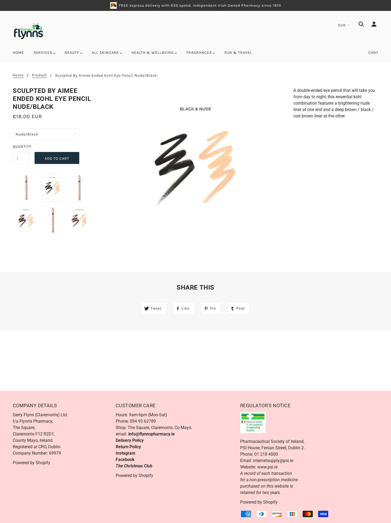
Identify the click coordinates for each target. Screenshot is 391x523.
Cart (373, 52)
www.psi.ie (267, 467)
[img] (361, 25)
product (39, 75)
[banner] (28, 30)
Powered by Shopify (31, 462)
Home (18, 75)
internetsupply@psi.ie (273, 460)
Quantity (21, 146)
